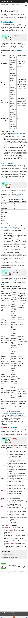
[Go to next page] (22, 617)
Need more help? (16, 566)
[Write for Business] (7, 1)
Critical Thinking (19, 4)
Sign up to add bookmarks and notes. (26, 6)
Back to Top (14, 614)
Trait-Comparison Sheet (7, 227)
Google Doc (18, 50)
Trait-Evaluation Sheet (17, 133)
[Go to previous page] (5, 617)
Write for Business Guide (9, 4)
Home (2, 4)
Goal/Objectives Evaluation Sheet (17, 413)
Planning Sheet (15, 261)
